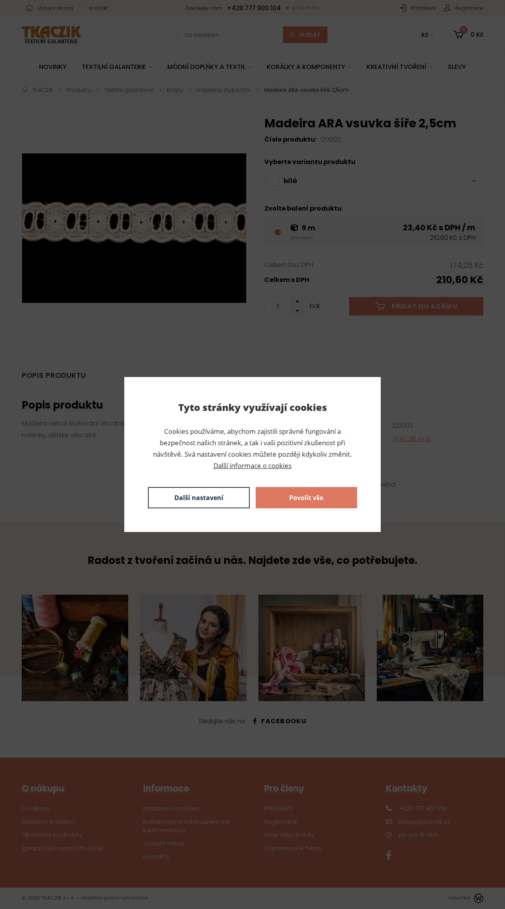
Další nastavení (198, 497)
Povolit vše (306, 497)
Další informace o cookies (252, 465)
